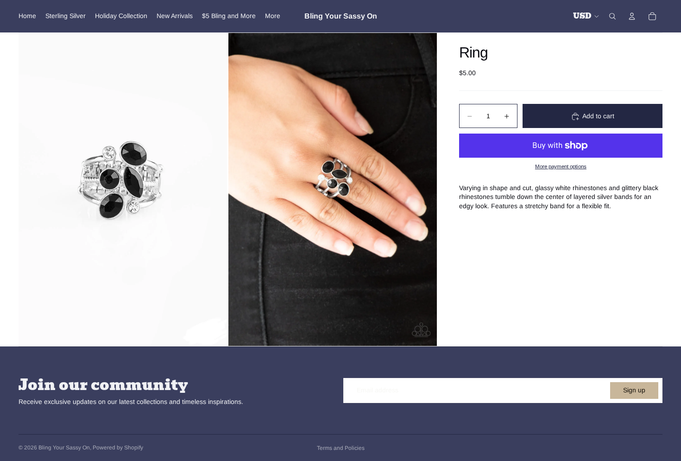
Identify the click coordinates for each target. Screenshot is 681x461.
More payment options (560, 167)
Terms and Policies (341, 448)
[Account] (632, 16)
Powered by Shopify (118, 447)
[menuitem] (272, 16)
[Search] (612, 16)
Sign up (634, 390)
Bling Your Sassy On (64, 447)
